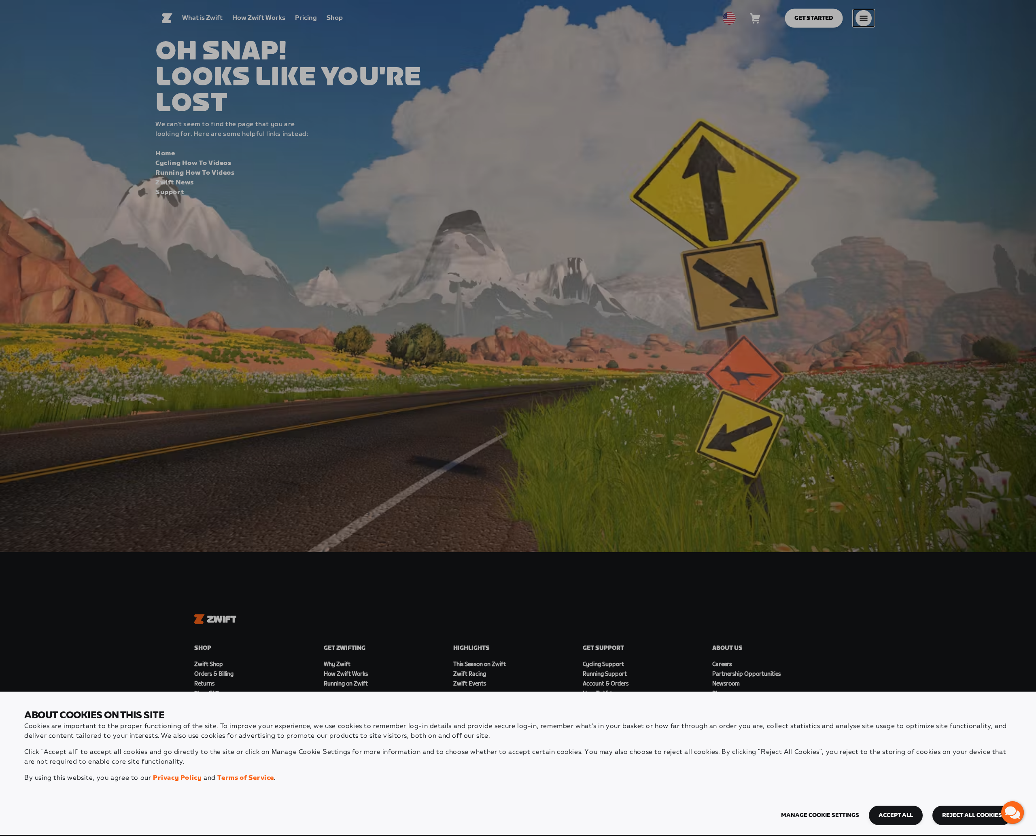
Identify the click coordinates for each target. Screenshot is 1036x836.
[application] (1012, 812)
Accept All (896, 815)
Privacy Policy (177, 778)
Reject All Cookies (972, 815)
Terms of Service (245, 778)
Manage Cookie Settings (820, 815)
